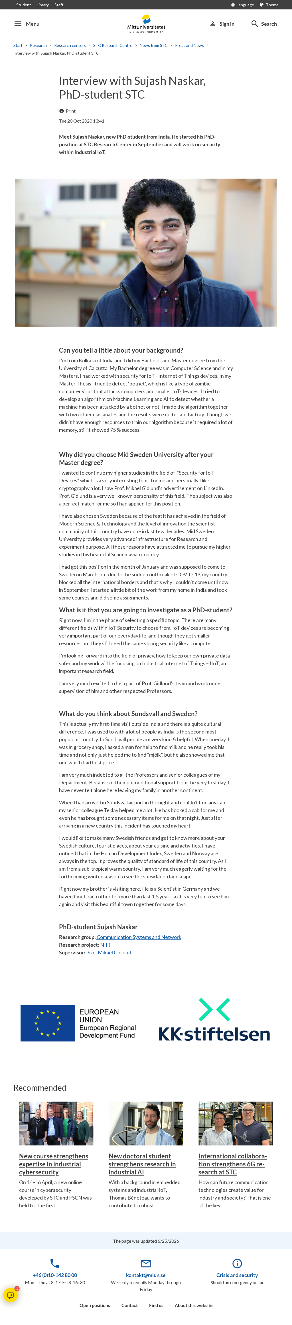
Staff (58, 4)
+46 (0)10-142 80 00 (55, 1275)
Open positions (95, 1305)
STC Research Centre (112, 45)
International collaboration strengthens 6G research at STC (232, 1164)
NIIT (105, 945)
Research (38, 45)
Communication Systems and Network (138, 937)
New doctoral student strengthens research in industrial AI (142, 1164)
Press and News (189, 45)
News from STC (154, 45)
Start (18, 45)
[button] (10, 1295)
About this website (194, 1305)
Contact (129, 1305)
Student (23, 4)
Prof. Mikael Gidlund (108, 952)
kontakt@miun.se (146, 1275)
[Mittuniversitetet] (146, 23)
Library (43, 4)
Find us (156, 1305)
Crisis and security (237, 1275)
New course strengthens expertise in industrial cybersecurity (53, 1164)
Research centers (70, 45)
